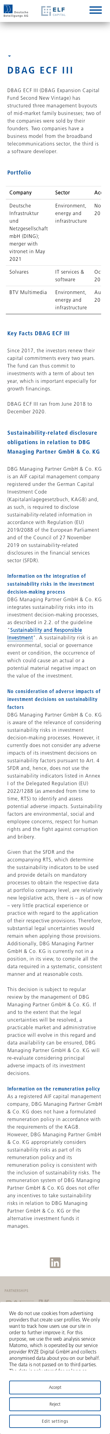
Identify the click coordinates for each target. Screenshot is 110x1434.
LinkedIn (55, 1262)
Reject (55, 1404)
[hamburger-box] (95, 11)
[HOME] (16, 11)
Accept (55, 1387)
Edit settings (55, 1421)
